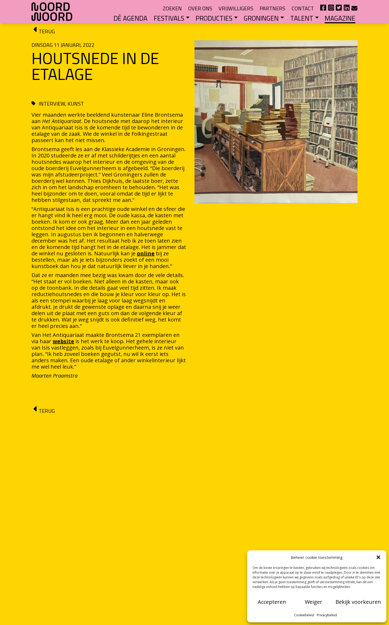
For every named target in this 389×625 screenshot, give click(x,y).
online (146, 253)
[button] (378, 557)
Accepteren (272, 601)
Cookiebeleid (304, 615)
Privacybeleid (327, 615)
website (63, 341)
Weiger (313, 601)
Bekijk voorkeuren (358, 601)
